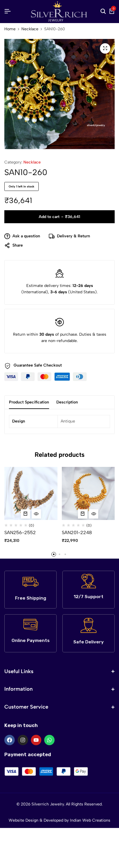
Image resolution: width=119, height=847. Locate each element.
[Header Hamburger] (7, 11)
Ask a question (26, 236)
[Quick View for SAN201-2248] (93, 514)
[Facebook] (9, 740)
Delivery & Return (73, 236)
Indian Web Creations (90, 820)
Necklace (29, 29)
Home (10, 29)
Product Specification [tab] (29, 402)
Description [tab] (67, 402)
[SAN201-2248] (88, 493)
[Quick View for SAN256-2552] (36, 514)
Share (17, 245)
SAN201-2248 (77, 532)
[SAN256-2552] (30, 493)
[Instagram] (23, 740)
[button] (25, 514)
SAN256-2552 (20, 532)
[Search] (103, 11)
